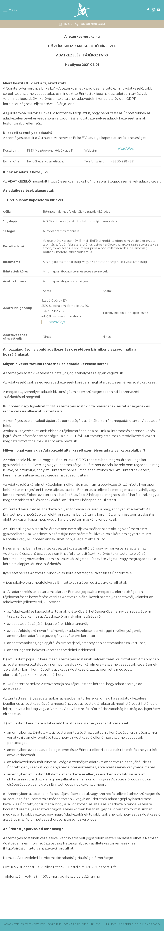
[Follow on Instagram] (153, 10)
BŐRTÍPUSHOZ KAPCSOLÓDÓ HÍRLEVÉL (75, 924)
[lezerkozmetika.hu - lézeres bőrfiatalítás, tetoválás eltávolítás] (82, 10)
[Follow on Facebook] (148, 10)
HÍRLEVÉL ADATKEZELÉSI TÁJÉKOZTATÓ (132, 924)
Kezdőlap (126, 148)
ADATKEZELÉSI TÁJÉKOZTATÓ (24, 924)
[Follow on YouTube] (158, 10)
